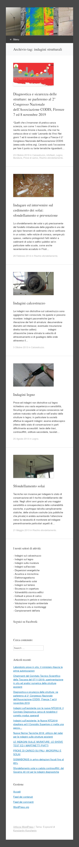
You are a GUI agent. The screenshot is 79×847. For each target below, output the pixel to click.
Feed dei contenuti (23, 796)
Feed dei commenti (23, 802)
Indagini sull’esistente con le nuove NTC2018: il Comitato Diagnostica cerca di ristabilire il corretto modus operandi (38, 711)
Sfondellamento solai (29, 485)
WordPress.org (21, 807)
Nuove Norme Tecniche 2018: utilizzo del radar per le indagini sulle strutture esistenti (38, 734)
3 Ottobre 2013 (20, 347)
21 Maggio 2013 (21, 530)
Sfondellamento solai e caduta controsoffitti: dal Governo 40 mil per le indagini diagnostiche (38, 770)
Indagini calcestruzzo (29, 303)
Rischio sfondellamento (51, 157)
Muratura (17, 157)
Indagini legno (24, 394)
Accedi (17, 791)
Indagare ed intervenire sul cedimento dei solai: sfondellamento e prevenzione (35, 210)
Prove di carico (30, 157)
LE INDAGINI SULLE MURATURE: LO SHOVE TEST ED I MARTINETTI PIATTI (38, 743)
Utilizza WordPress (23, 826)
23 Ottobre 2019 (21, 154)
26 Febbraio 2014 (22, 255)
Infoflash (50, 154)
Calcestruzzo (38, 154)
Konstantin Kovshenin (25, 830)
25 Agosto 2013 (21, 438)
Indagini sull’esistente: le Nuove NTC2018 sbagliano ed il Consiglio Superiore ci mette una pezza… (38, 724)
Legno (59, 154)
